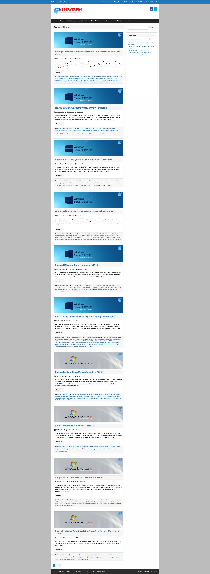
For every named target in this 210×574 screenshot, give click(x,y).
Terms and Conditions (137, 2)
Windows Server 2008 (62, 394)
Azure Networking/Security (67, 21)
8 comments (81, 429)
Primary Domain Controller (62, 344)
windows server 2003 (89, 82)
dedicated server (108, 78)
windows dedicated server (76, 82)
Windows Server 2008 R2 (64, 400)
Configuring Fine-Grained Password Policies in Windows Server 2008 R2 (79, 372)
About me (108, 2)
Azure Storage (95, 21)
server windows (91, 80)
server (84, 80)
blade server (110, 76)
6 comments (80, 163)
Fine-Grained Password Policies (91, 396)
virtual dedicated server (112, 132)
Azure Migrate (118, 21)
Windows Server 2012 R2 (101, 82)
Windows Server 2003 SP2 (68, 559)
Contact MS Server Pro (152, 2)
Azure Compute (83, 21)
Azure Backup (106, 21)
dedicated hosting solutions (96, 78)
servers (97, 80)
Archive (127, 21)
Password (93, 237)
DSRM (68, 237)
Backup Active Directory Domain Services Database (90, 180)
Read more (59, 72)
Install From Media (73, 342)
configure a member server (83, 339)
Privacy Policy (117, 2)
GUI (114, 130)
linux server (66, 80)
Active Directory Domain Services (80, 76)
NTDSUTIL (108, 448)
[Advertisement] (142, 80)
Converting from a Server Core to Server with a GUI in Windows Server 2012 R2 (81, 108)
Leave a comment (82, 269)
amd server (92, 76)
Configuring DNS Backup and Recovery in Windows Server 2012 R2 (77, 265)
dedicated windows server (106, 130)
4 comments (82, 481)
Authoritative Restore (100, 76)
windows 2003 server (64, 82)
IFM (84, 340)
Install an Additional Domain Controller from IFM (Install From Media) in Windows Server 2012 (86, 317)
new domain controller (114, 342)
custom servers (72, 78)
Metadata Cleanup (101, 448)
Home (102, 2)
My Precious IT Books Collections (138, 50)
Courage (155, 571)
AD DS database (75, 337)
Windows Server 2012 (62, 76)
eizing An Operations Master (90, 501)
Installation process (83, 342)
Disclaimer (127, 2)
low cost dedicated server (76, 80)
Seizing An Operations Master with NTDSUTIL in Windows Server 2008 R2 (79, 478)
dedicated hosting (105, 394)
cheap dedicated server (102, 128)
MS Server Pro (70, 58)
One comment (80, 58)
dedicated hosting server (82, 78)
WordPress (147, 571)
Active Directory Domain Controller (80, 554)
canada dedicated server (90, 128)
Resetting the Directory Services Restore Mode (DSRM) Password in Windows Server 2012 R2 (85, 211)
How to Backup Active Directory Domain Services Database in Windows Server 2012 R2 (83, 160)
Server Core (79, 132)
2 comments (80, 112)
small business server (105, 80)
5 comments (81, 537)
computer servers (63, 78)
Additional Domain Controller (87, 337)
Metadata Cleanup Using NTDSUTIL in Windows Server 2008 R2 (75, 426)
